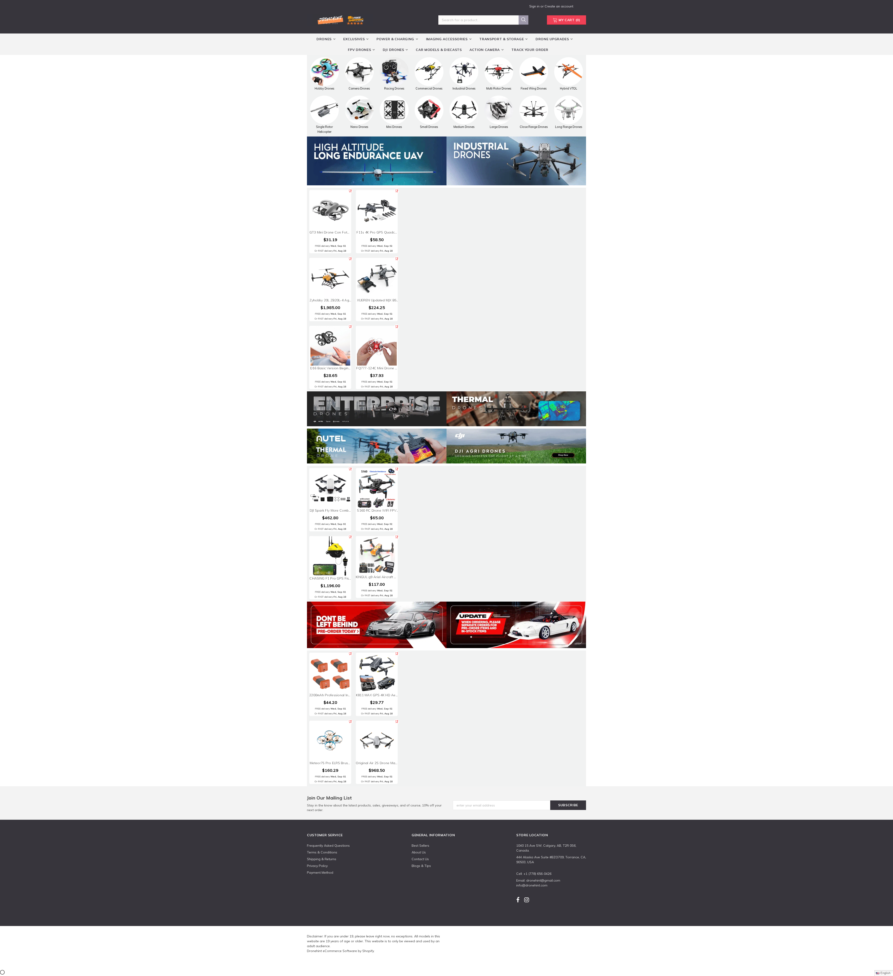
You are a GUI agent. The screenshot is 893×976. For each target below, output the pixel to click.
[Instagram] (526, 899)
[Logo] (340, 19)
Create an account (559, 6)
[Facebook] (518, 899)
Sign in (534, 6)
